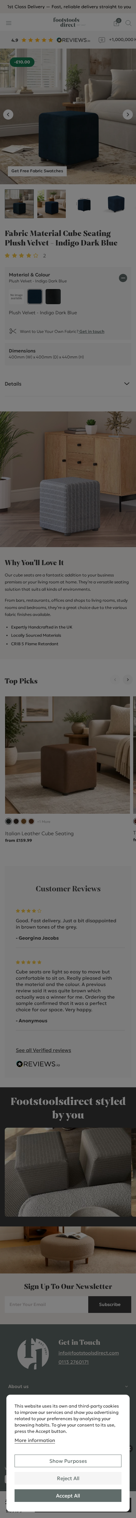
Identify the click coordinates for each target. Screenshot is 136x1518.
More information (35, 1440)
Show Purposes (68, 1461)
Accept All (68, 1495)
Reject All (68, 1478)
